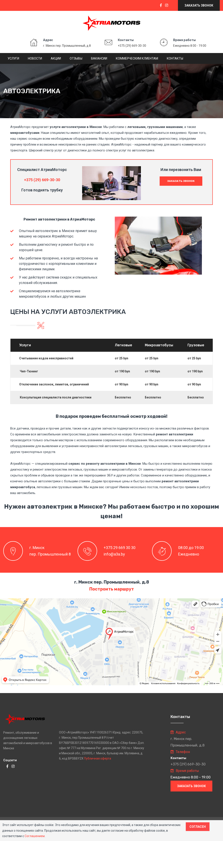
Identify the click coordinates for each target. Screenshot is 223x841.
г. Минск (36, 547)
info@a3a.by (114, 554)
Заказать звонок (198, 5)
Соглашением (35, 836)
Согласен (197, 826)
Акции (56, 58)
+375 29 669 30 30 (119, 547)
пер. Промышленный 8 (50, 554)
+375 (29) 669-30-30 (132, 45)
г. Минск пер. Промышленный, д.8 (67, 45)
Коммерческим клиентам (137, 58)
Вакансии (99, 58)
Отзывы (76, 58)
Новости (35, 58)
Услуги (13, 58)
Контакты (175, 58)
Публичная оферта (97, 758)
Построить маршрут (111, 589)
